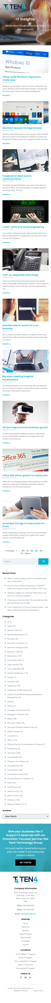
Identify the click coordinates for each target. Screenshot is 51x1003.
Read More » (6, 95)
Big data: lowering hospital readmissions (17, 378)
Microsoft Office (14, 723)
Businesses (12, 656)
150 (23, 551)
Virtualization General (16, 774)
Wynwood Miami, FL (15, 804)
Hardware (11, 682)
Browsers (11, 639)
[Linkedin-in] (30, 977)
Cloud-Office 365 (14, 660)
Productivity (12, 749)
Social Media (12, 757)
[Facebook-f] (21, 977)
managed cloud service (16, 710)
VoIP (9, 783)
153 (36, 551)
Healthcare (11, 686)
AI (8, 622)
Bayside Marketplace (16, 635)
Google (10, 677)
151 (27, 551)
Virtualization (12, 770)
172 (22, 553)
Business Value (13, 652)
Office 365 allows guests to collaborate (25, 475)
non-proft (11, 736)
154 (41, 551)
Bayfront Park (13, 630)
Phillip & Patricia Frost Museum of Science (25, 744)
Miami (10, 719)
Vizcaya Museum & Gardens (18, 778)
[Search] (43, 561)
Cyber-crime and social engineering (23, 226)
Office (9, 740)
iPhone (10, 706)
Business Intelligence (16, 647)
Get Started (25, 862)
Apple (9, 626)
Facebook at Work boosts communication (17, 177)
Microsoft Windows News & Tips (21, 727)
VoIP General (12, 787)
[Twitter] (26, 977)
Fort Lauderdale (13, 669)
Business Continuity (15, 643)
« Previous (9, 551)
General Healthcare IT (16, 673)
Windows (11, 800)
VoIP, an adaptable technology (20, 274)
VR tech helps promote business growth (25, 427)
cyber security (13, 664)
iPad (9, 702)
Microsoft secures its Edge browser (22, 127)
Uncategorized (13, 766)
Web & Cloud (12, 791)
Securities (11, 753)
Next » (28, 553)
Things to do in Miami (16, 761)
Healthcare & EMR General (18, 690)
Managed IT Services (16, 714)
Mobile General (13, 731)
